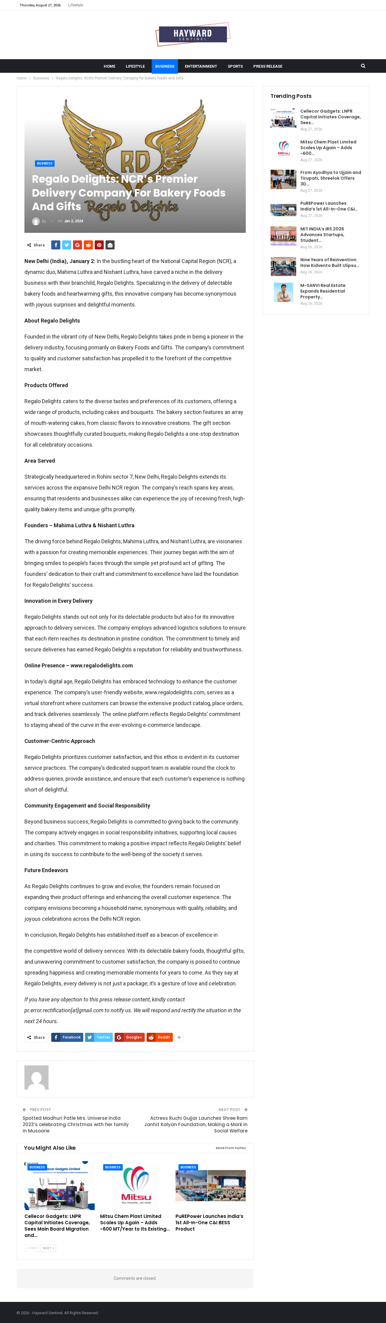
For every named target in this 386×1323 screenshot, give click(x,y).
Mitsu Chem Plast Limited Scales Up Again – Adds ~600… (328, 147)
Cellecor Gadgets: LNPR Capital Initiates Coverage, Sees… (330, 117)
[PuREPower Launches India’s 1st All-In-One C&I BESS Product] (211, 1185)
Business (164, 66)
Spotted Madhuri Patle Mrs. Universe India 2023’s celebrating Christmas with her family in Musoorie (76, 1124)
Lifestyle (75, 5)
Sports (235, 66)
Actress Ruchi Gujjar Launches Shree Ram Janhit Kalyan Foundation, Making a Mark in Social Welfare (196, 1124)
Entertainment (201, 66)
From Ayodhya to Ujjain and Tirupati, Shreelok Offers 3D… (330, 178)
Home (109, 66)
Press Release (267, 66)
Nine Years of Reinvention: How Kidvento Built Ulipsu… (329, 262)
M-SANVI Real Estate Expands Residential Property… (323, 291)
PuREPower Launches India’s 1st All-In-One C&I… (329, 206)
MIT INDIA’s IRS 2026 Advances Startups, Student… (322, 234)
